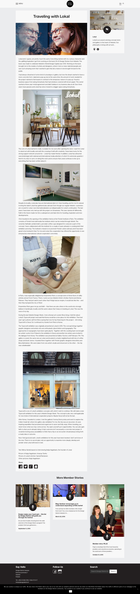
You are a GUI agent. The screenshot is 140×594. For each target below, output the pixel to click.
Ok (70, 591)
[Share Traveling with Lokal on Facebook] (20, 466)
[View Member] (98, 49)
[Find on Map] (94, 49)
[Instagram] (60, 571)
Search (113, 571)
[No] (138, 589)
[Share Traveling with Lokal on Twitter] (26, 466)
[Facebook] (55, 571)
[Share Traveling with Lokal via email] (36, 466)
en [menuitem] (120, 4)
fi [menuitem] (123, 4)
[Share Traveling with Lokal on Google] (31, 466)
